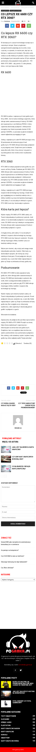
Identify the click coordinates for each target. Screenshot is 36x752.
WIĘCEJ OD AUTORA (10, 442)
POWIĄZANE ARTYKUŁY (11, 438)
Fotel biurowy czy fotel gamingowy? (22, 702)
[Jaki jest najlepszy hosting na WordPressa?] (6, 694)
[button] (33, 2)
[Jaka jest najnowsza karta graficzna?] (6, 449)
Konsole (4, 735)
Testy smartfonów (8, 716)
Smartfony (5, 738)
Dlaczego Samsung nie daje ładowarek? (14, 562)
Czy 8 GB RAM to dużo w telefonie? (12, 556)
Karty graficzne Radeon (10, 728)
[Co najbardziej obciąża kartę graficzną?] (6, 468)
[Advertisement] (18, 94)
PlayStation (5, 725)
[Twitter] (21, 670)
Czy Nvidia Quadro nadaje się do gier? (8, 404)
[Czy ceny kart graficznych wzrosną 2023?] (6, 459)
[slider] (7, 343)
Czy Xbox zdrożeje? (7, 568)
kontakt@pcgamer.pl (25, 665)
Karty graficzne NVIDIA (15, 10)
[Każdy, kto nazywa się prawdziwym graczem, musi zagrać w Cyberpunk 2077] (6, 684)
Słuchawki (5, 719)
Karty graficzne (5, 10)
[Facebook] (15, 670)
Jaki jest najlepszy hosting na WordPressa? (24, 692)
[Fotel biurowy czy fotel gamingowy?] (6, 703)
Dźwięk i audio (6, 722)
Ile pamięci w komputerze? (10, 550)
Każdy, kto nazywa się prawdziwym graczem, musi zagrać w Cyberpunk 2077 (23, 683)
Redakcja (7, 21)
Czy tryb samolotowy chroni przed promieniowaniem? (26, 405)
